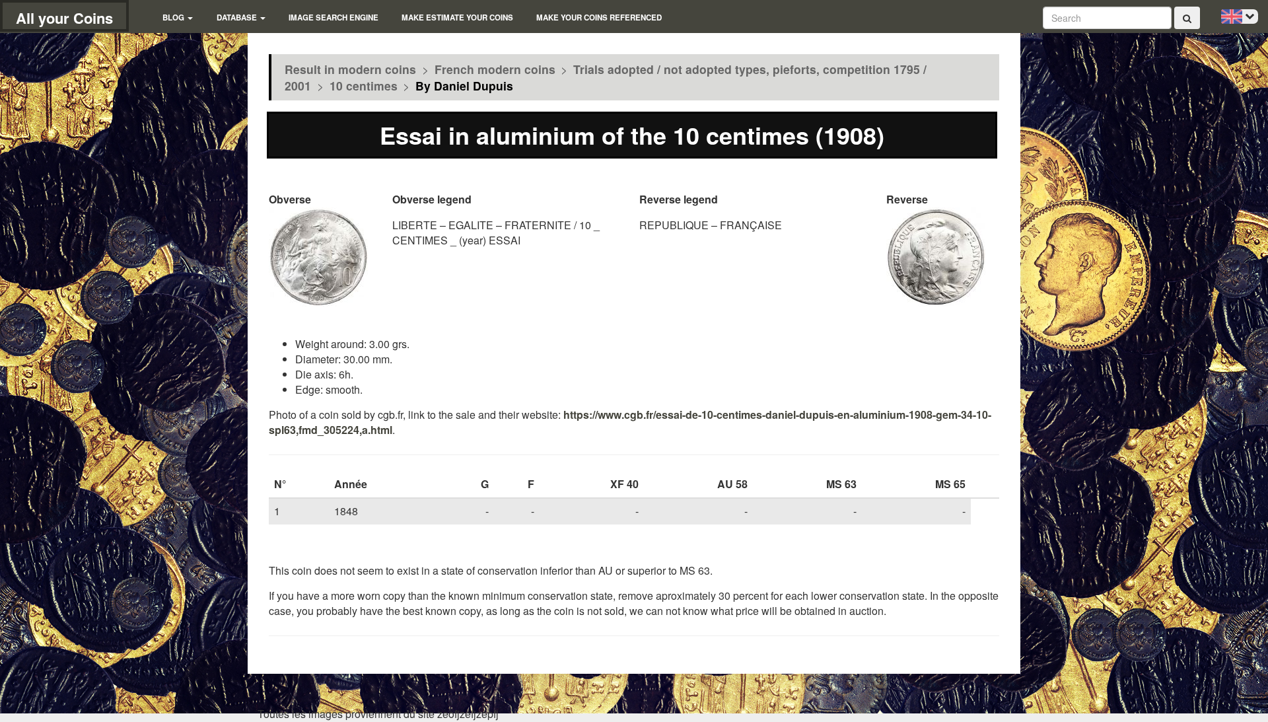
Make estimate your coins (457, 17)
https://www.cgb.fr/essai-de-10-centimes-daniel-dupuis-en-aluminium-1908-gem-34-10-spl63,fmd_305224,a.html (630, 422)
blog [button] (174, 17)
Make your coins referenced (599, 17)
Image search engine (333, 17)
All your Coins (64, 17)
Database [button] (238, 17)
